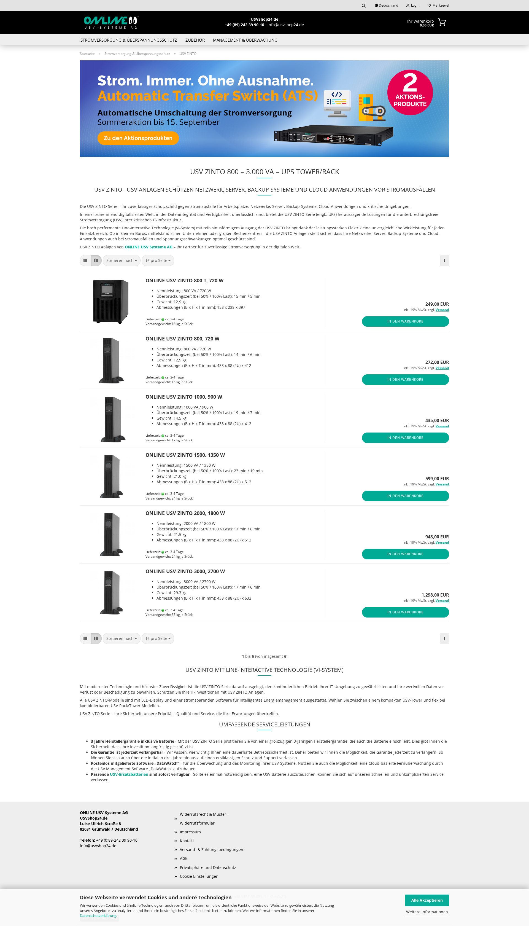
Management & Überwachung (245, 40)
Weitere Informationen (427, 911)
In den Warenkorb (405, 321)
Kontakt (187, 840)
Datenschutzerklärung (98, 915)
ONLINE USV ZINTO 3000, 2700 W (185, 571)
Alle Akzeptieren (427, 900)
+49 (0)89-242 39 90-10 (116, 840)
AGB (184, 858)
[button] (85, 260)
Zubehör (195, 40)
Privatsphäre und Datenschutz (208, 867)
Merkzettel (440, 5)
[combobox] (122, 260)
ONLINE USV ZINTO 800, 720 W (182, 338)
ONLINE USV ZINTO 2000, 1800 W (185, 513)
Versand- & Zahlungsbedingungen (211, 849)
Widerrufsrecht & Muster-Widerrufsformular (204, 819)
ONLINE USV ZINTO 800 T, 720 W (184, 280)
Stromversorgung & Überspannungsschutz (128, 40)
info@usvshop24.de (98, 845)
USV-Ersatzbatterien (129, 774)
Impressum (190, 831)
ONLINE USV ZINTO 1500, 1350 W (185, 455)
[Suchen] (364, 5)
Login (414, 5)
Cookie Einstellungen (199, 876)
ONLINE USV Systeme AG (148, 246)
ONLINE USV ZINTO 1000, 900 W (183, 396)
